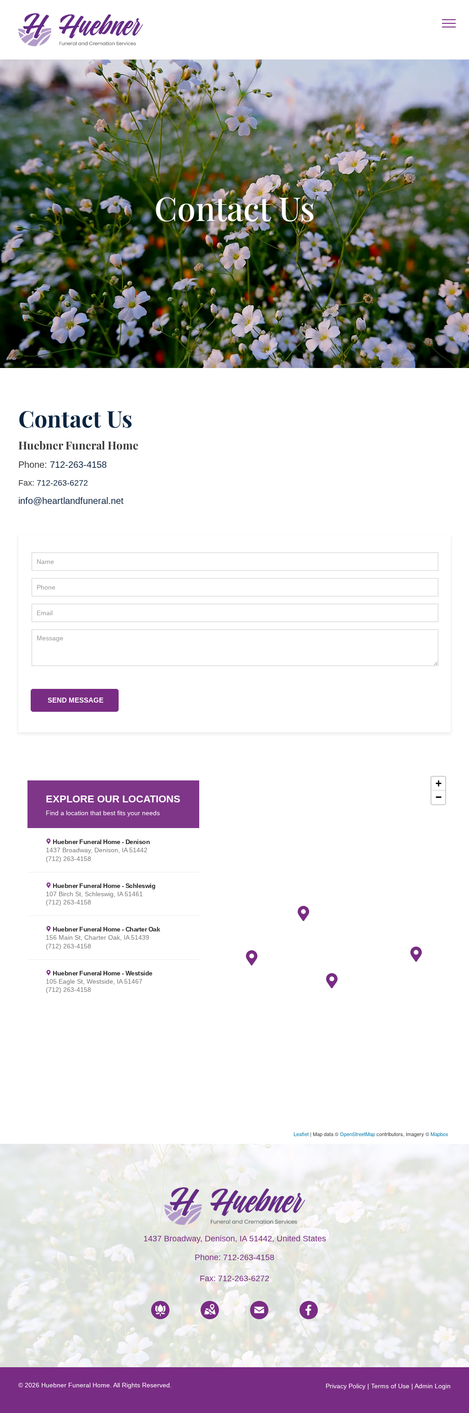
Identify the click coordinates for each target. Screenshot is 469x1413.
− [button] (439, 797)
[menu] (449, 23)
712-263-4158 (78, 465)
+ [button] (439, 783)
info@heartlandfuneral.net (71, 501)
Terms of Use (390, 1386)
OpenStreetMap (357, 1133)
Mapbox (439, 1133)
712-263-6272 (62, 482)
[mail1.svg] (259, 1316)
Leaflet (301, 1133)
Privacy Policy (345, 1386)
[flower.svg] (160, 1316)
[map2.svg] (210, 1316)
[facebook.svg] (309, 1316)
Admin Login (432, 1386)
